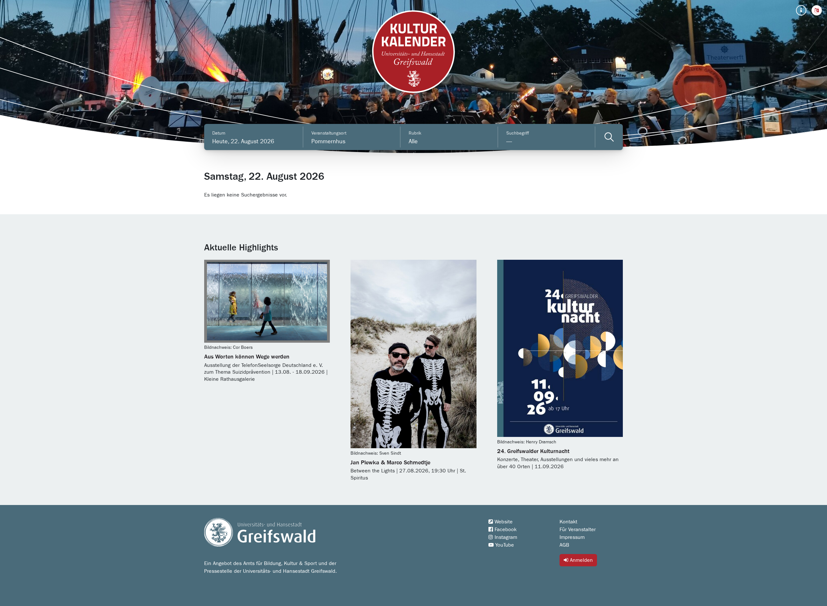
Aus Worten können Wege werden (246, 357)
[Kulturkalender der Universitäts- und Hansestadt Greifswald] (413, 51)
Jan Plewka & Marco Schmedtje (390, 463)
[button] (816, 10)
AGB (564, 545)
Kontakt (568, 521)
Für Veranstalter (578, 529)
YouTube (504, 545)
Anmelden (580, 560)
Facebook (505, 529)
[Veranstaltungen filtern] (609, 136)
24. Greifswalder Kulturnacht (533, 451)
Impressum (572, 537)
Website (503, 521)
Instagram (505, 537)
